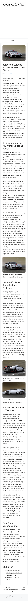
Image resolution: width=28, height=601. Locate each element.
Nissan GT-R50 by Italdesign (11, 508)
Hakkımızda (5, 596)
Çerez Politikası (10, 597)
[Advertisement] (14, 24)
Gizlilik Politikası (19, 596)
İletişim (12, 596)
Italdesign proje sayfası (13, 570)
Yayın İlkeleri (19, 597)
